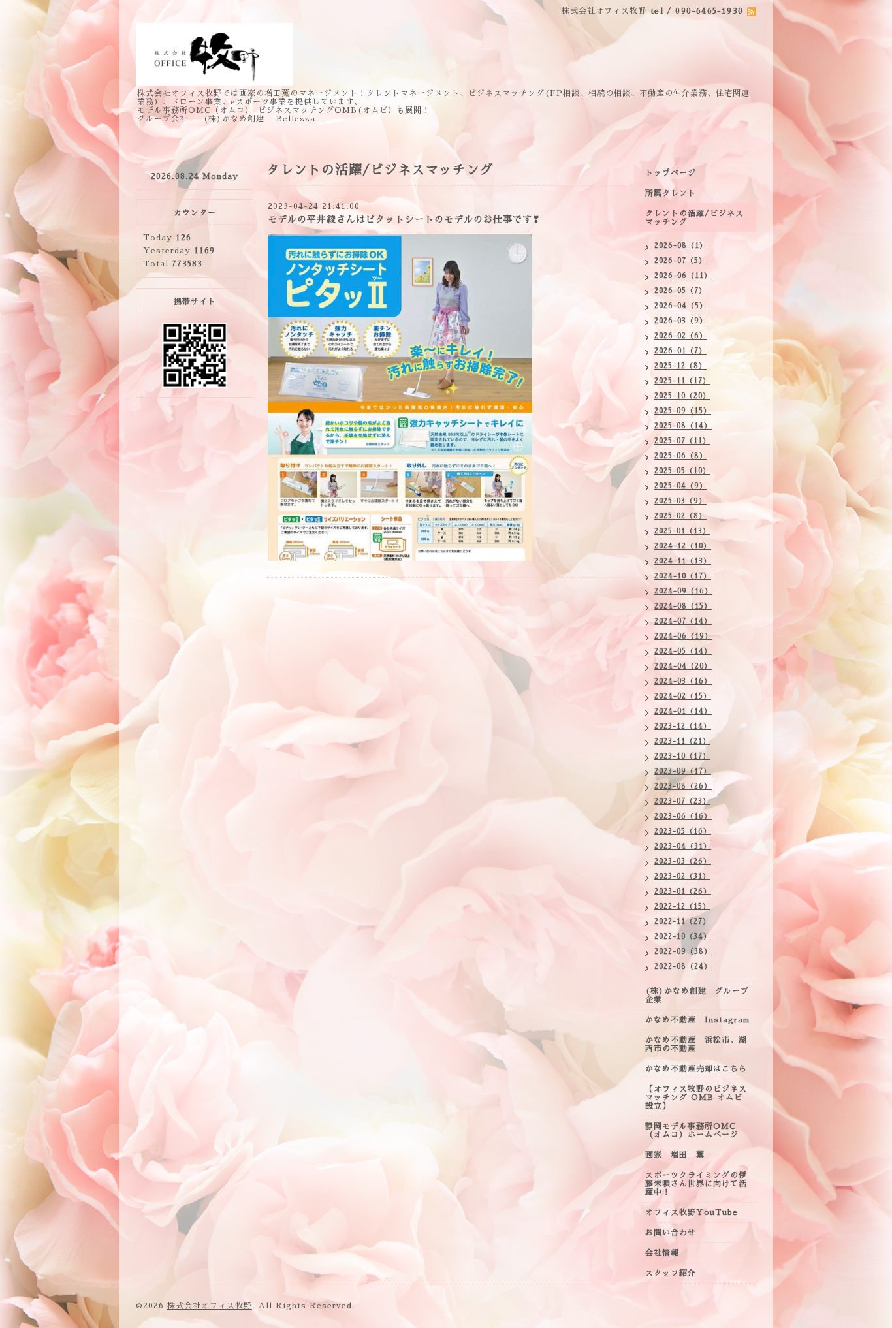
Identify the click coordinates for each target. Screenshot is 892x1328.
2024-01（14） (683, 711)
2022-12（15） (682, 906)
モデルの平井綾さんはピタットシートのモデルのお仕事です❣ (404, 219)
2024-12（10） (682, 546)
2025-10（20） (682, 396)
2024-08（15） (683, 606)
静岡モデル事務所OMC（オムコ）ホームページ (692, 1130)
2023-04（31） (682, 846)
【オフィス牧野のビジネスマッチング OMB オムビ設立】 (696, 1097)
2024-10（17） (682, 576)
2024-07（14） (683, 621)
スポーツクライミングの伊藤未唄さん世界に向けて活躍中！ (696, 1183)
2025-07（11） (682, 441)
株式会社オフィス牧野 (209, 1306)
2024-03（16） (683, 681)
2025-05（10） (682, 471)
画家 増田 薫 (679, 1155)
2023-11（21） (682, 741)
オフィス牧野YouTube (691, 1212)
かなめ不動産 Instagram (700, 1020)
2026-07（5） (680, 260)
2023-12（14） (682, 726)
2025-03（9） (680, 501)
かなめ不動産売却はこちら (696, 1069)
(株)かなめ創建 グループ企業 (697, 995)
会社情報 (662, 1253)
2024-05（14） (683, 651)
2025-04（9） (680, 486)
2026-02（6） (680, 336)
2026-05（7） (680, 290)
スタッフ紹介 (670, 1273)
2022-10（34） (682, 936)
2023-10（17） (682, 756)
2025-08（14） (683, 426)
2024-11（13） (682, 561)
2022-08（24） (683, 966)
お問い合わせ (670, 1233)
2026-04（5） (680, 305)
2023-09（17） (682, 771)
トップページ (670, 173)
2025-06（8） (680, 456)
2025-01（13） (682, 531)
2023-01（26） (682, 891)
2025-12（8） (680, 366)
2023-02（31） (682, 876)
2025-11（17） (682, 381)
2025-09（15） (682, 411)
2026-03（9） (680, 320)
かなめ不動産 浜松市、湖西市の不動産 (696, 1044)
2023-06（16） (683, 816)
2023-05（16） (682, 831)
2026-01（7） (680, 351)
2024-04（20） (683, 666)
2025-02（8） (680, 516)
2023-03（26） (682, 861)
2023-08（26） (683, 786)
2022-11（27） (682, 921)
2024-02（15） (682, 696)
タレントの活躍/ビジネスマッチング (694, 218)
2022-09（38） (683, 951)
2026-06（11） (683, 275)
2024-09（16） (683, 591)
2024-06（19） (683, 636)
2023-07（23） (682, 801)
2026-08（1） (680, 245)
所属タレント (670, 193)
